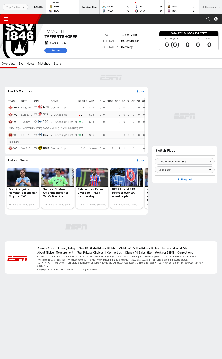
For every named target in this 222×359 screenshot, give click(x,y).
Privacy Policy (66, 248)
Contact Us (114, 252)
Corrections (185, 252)
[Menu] (6, 19)
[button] (208, 19)
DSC (45, 121)
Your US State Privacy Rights (97, 248)
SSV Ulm (54, 43)
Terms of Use (45, 248)
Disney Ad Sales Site (138, 252)
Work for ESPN (164, 252)
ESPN (25, 19)
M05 (46, 107)
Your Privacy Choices (90, 252)
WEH (16, 107)
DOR (46, 147)
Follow (55, 50)
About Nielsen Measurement (55, 252)
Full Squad (185, 179)
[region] (76, 125)
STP (45, 114)
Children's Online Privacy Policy (139, 248)
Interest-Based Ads (175, 248)
